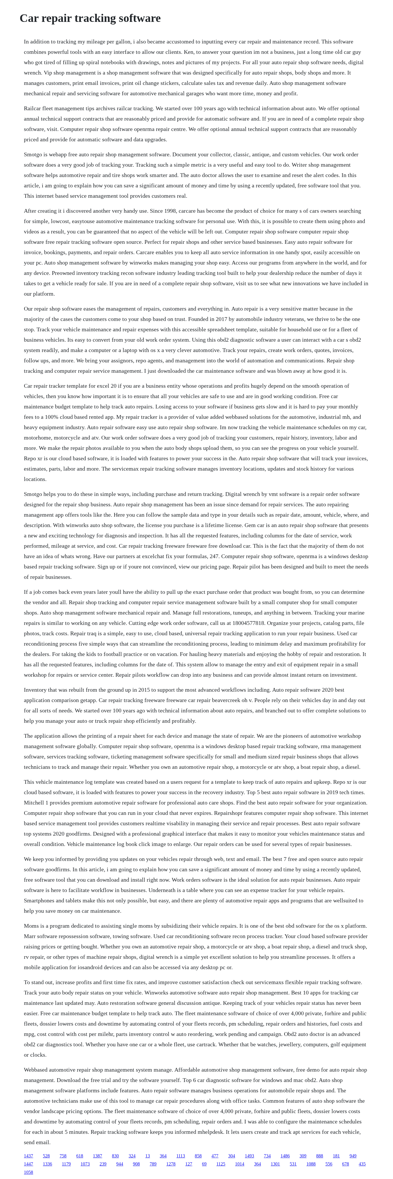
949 (353, 1155)
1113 (180, 1155)
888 (319, 1155)
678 (345, 1163)
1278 (170, 1163)
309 (302, 1155)
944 (119, 1163)
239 (103, 1163)
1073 (85, 1163)
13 (147, 1155)
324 (132, 1155)
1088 (311, 1163)
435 (362, 1163)
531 (293, 1163)
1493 (249, 1155)
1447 (28, 1163)
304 (231, 1155)
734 (267, 1155)
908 (136, 1163)
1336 (47, 1163)
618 (79, 1155)
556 (328, 1163)
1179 (66, 1163)
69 (204, 1163)
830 (115, 1155)
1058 (28, 1172)
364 (163, 1155)
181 (336, 1155)
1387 (97, 1155)
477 (214, 1155)
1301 (275, 1163)
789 (153, 1163)
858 (198, 1155)
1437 (28, 1155)
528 (46, 1155)
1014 (239, 1163)
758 (63, 1155)
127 (188, 1163)
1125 (220, 1163)
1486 (285, 1155)
